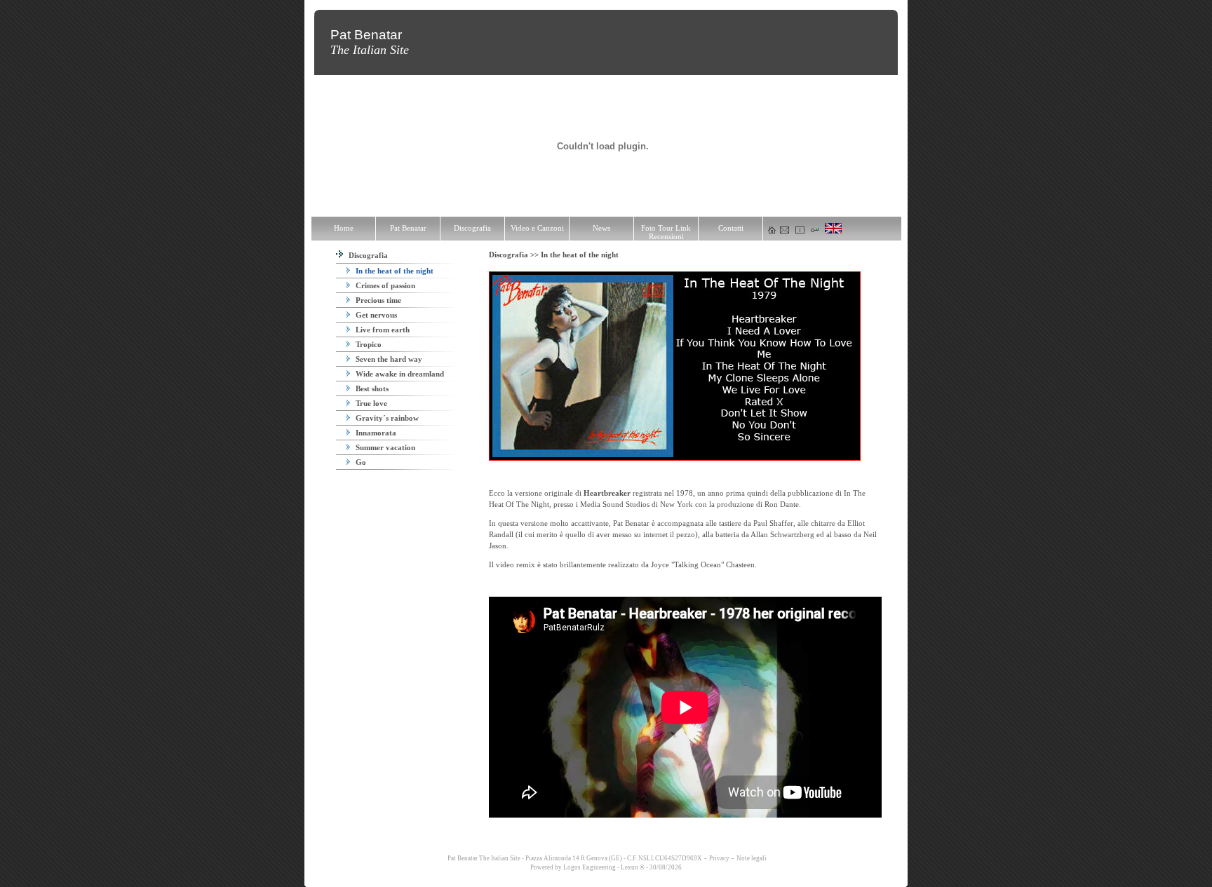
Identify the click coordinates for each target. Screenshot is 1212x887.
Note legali (751, 858)
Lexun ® (633, 867)
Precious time (377, 300)
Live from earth (382, 329)
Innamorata (375, 432)
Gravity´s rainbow (386, 418)
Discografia (367, 255)
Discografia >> (515, 254)
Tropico (368, 344)
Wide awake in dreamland (399, 374)
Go (360, 462)
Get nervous (375, 315)
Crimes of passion (384, 285)
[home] (772, 230)
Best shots (371, 388)
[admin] (815, 230)
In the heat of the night (393, 270)
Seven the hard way (388, 359)
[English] (833, 230)
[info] (799, 230)
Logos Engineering (589, 867)
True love (370, 403)
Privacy (719, 858)
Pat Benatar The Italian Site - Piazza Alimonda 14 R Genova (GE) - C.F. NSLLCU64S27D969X (574, 858)
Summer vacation (384, 447)
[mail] (784, 230)
